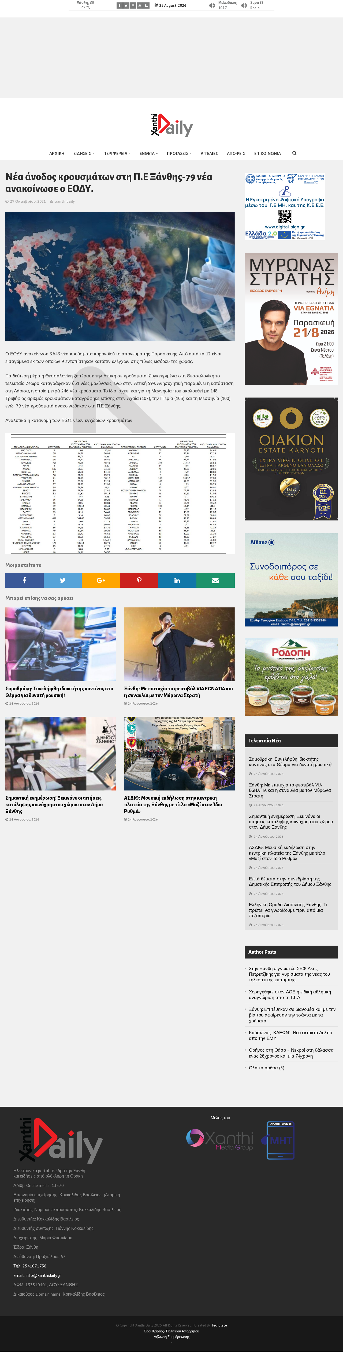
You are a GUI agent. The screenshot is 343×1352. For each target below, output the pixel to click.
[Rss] (146, 5)
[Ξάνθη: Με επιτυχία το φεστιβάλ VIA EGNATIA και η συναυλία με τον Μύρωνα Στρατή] (179, 646)
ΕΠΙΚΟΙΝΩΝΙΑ (267, 153)
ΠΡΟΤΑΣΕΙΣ (177, 153)
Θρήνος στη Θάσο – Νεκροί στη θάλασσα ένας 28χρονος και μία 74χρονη (291, 1053)
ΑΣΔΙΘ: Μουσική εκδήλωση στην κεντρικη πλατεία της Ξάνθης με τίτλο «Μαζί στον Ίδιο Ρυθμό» (173, 804)
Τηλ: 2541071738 (30, 1266)
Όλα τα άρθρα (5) (266, 1068)
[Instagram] (133, 5)
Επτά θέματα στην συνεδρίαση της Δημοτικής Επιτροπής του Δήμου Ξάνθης (290, 881)
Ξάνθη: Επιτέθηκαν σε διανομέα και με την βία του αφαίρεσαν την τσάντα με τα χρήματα (292, 1015)
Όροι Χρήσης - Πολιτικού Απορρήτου (171, 1331)
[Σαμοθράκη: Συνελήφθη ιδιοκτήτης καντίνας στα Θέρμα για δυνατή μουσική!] (60, 646)
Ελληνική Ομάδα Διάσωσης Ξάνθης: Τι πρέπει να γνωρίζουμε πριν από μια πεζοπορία (288, 910)
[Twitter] (126, 5)
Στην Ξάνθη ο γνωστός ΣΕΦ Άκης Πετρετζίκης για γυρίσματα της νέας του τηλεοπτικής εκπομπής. (289, 974)
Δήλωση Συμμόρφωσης (171, 1337)
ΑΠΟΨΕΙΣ (236, 153)
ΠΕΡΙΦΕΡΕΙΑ (115, 153)
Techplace (219, 1325)
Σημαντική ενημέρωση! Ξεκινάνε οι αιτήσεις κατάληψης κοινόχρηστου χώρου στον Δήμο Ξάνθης (54, 804)
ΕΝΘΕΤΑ (147, 153)
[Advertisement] (171, 57)
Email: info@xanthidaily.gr (37, 1275)
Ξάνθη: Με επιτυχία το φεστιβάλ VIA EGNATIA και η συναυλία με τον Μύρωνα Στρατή (290, 790)
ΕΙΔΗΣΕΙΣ (82, 153)
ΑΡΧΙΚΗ (56, 153)
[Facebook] (120, 5)
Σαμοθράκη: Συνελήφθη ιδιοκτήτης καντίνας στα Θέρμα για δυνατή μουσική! (290, 761)
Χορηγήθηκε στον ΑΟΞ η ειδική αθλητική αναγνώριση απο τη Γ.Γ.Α (290, 994)
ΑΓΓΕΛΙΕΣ (209, 153)
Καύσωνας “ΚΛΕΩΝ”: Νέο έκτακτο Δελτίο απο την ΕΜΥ (290, 1035)
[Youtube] (140, 5)
